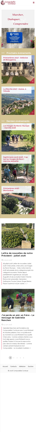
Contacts (13, 366)
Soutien (30, 366)
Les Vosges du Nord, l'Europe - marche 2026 (16, 127)
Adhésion (22, 366)
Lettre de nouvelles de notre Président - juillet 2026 (17, 254)
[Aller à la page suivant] (27, 357)
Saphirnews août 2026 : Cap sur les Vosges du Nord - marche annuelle (15, 159)
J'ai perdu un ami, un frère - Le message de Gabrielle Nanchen (18, 317)
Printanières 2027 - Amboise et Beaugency (15, 59)
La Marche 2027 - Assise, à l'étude (14, 90)
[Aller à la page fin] (30, 357)
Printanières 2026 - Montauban (11, 189)
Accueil (5, 366)
